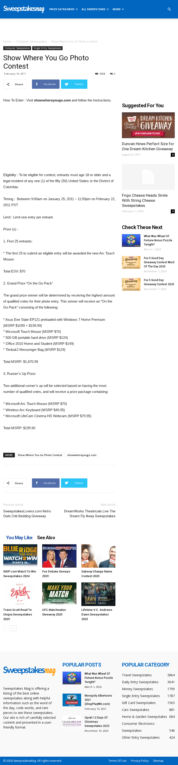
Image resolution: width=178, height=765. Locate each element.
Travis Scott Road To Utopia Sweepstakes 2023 (17, 614)
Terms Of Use (117, 761)
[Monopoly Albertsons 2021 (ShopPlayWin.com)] (72, 700)
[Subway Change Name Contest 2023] (98, 556)
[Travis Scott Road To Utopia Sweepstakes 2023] (20, 594)
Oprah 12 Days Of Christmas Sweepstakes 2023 (97, 722)
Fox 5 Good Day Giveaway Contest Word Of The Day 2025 (159, 262)
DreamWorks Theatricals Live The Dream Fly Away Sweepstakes (89, 513)
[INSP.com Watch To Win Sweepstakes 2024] (20, 556)
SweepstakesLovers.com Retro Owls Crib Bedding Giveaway (27, 513)
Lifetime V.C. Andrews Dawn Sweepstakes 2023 (96, 614)
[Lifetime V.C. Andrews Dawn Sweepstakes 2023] (98, 594)
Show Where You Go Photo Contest (40, 455)
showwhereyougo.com (81, 455)
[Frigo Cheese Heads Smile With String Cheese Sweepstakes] (148, 177)
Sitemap (158, 761)
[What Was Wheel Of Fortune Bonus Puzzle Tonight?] (131, 240)
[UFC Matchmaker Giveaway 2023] (59, 594)
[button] (169, 9)
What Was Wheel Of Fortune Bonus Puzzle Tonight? (158, 240)
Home (7, 41)
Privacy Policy (140, 761)
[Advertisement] (89, 29)
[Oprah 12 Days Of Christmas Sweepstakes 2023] (72, 722)
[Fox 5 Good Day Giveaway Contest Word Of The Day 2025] (131, 262)
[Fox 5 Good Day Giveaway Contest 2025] (131, 284)
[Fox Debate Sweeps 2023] (59, 556)
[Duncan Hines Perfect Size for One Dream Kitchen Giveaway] (148, 125)
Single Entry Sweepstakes (47, 48)
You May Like (19, 537)
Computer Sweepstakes (31, 41)
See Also (46, 537)
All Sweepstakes (93, 9)
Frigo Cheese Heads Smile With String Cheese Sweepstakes (145, 200)
